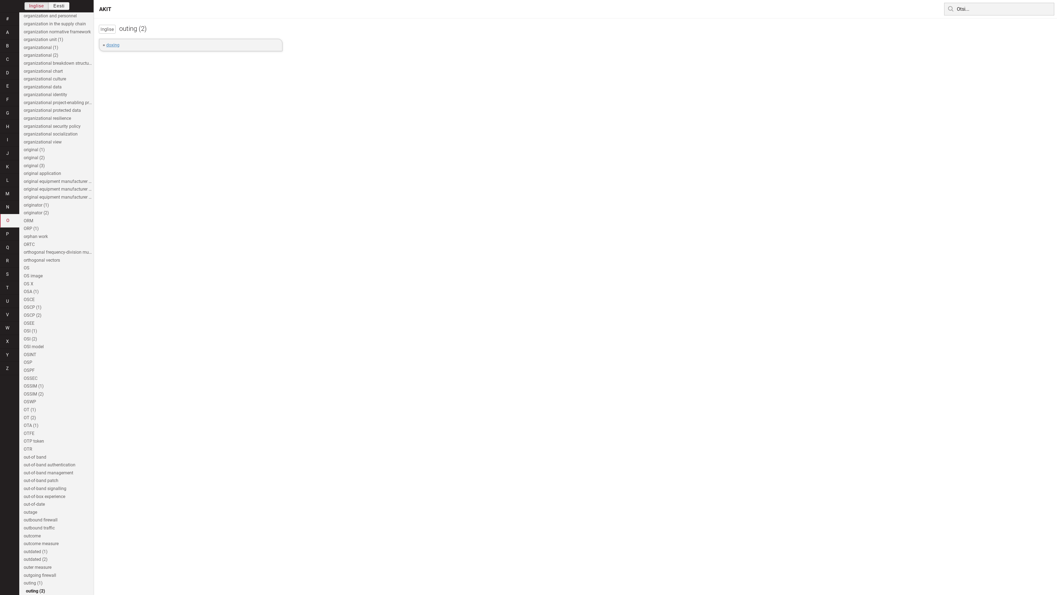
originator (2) (36, 212)
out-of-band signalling (45, 488)
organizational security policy (52, 126)
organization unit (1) (43, 39)
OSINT (30, 354)
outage (30, 512)
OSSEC (30, 378)
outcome (32, 536)
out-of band (35, 457)
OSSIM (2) (34, 394)
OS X (28, 283)
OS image (33, 275)
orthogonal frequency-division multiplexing (59, 252)
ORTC (29, 244)
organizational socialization (51, 134)
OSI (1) (30, 331)
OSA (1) (31, 291)
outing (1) (33, 583)
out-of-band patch (41, 480)
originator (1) (36, 205)
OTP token (34, 441)
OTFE (29, 433)
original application (42, 173)
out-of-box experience (44, 496)
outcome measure (41, 543)
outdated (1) (36, 551)
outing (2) (35, 591)
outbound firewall (41, 520)
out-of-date (34, 504)
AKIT (105, 9)
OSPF (29, 370)
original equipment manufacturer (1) (59, 181)
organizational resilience (47, 118)
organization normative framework (57, 31)
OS (26, 268)
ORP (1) (31, 228)
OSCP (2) (33, 315)
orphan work (36, 236)
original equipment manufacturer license (59, 197)
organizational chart (43, 71)
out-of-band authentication (49, 464)
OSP (28, 362)
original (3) (34, 165)
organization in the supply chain (55, 23)
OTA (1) (31, 425)
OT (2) (30, 417)
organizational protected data (52, 110)
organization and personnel (50, 15)
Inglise (36, 6)
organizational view (43, 142)
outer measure (37, 567)
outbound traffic (39, 528)
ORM (28, 220)
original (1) (34, 149)
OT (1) (30, 409)
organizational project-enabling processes (59, 102)
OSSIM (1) (34, 386)
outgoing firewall (40, 575)
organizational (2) (41, 55)
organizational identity (45, 94)
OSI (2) (30, 339)
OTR (28, 449)
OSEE (29, 323)
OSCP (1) (33, 307)
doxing (112, 45)
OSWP (30, 401)
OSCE (29, 299)
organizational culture (45, 79)
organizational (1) (41, 47)
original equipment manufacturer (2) (59, 189)
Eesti (59, 6)
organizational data (43, 87)
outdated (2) (36, 559)
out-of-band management (48, 472)
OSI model (34, 346)
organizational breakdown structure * (59, 63)
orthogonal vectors (42, 260)
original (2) (34, 157)
